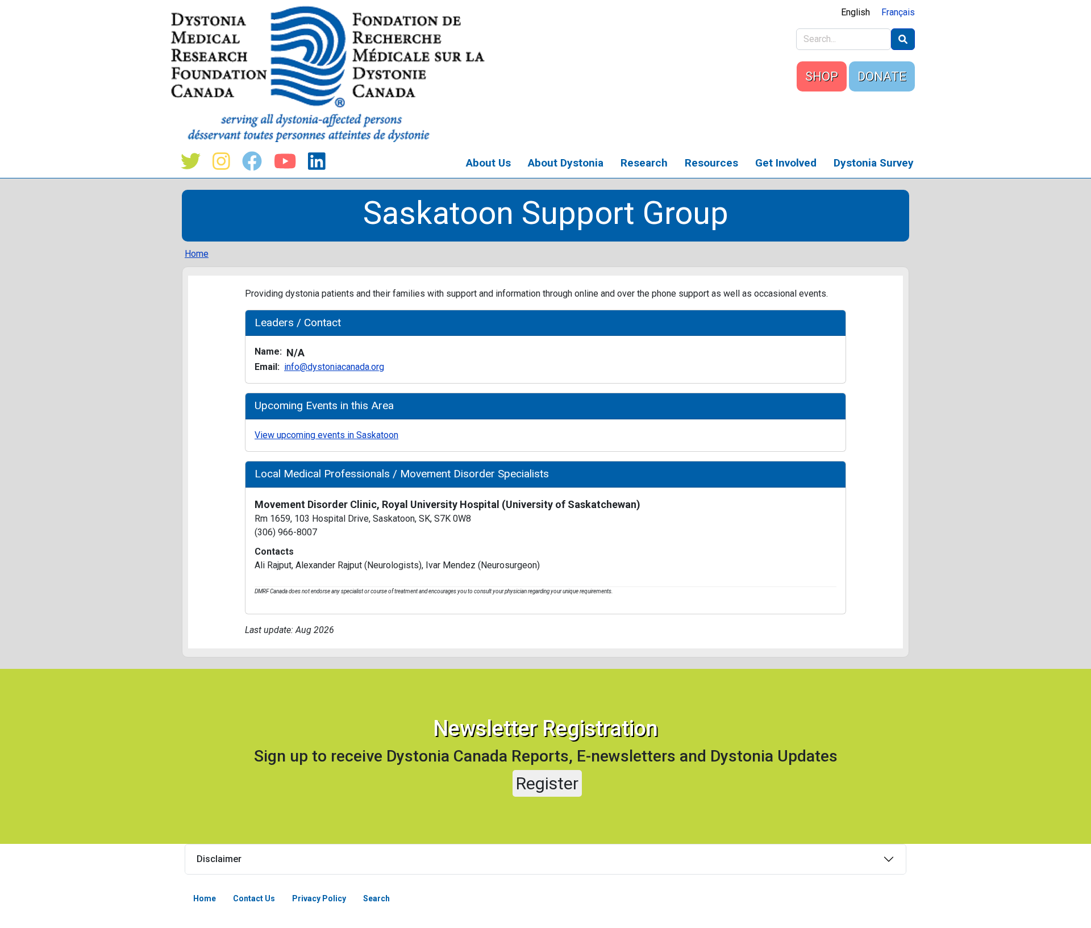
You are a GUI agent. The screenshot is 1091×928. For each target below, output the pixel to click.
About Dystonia (565, 162)
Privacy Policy (319, 898)
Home (197, 253)
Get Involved (786, 162)
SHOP (821, 76)
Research (644, 162)
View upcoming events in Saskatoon (326, 435)
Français (898, 12)
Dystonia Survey (874, 162)
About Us (488, 162)
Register (547, 783)
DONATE (881, 76)
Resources (711, 162)
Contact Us (254, 898)
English (855, 12)
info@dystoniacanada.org (334, 366)
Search (376, 898)
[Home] (332, 74)
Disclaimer (219, 859)
